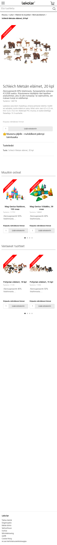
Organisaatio (7, 523)
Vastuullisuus (7, 528)
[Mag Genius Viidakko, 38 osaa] (41, 192)
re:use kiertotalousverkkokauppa (14, 541)
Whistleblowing (8, 533)
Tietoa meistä (7, 520)
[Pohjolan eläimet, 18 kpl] (15, 268)
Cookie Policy (7, 539)
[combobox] (28, 9)
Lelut (12, 15)
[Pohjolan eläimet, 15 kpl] (41, 268)
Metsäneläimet (38, 15)
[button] (25, 237)
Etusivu (5, 15)
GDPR (4, 536)
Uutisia (4, 531)
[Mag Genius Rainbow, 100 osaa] (15, 192)
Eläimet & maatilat (23, 15)
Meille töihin (6, 526)
